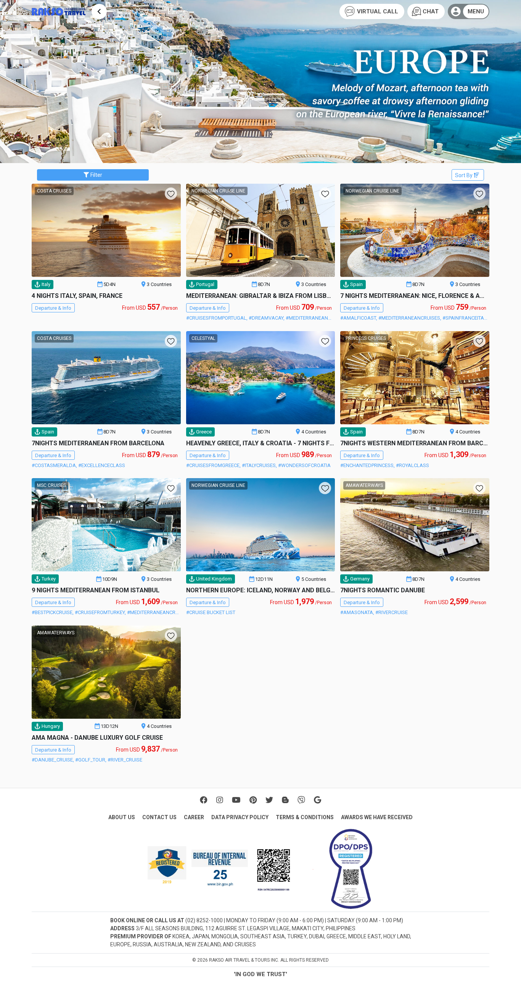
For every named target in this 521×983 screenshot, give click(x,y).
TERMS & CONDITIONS (305, 817)
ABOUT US (121, 817)
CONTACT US (159, 817)
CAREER (194, 817)
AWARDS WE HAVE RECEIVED (377, 817)
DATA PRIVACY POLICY (240, 817)
